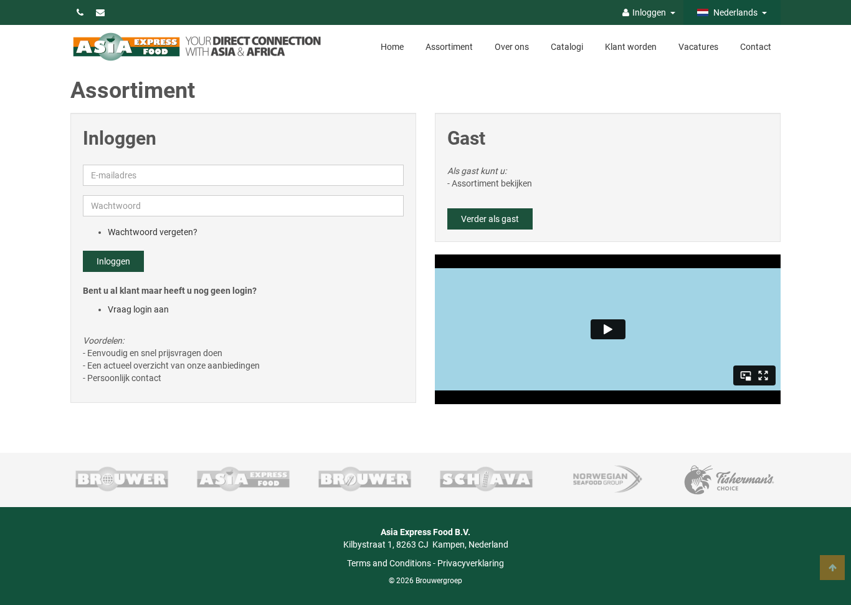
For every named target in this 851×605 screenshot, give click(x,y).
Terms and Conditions (389, 563)
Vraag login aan (138, 309)
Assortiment (449, 47)
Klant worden (631, 47)
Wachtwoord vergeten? (152, 232)
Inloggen (113, 261)
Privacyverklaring (470, 563)
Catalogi (567, 47)
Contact (755, 47)
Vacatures (698, 47)
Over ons (512, 47)
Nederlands (734, 12)
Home (392, 47)
